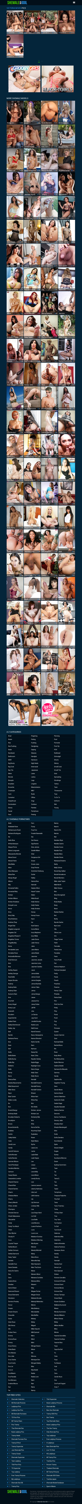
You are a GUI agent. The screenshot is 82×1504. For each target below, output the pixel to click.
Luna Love (34, 1233)
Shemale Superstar (18, 1457)
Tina (55, 1216)
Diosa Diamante (13, 1295)
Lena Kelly (34, 1172)
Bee (9, 1042)
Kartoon (34, 1049)
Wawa (56, 1308)
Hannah (33, 885)
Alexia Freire (12, 861)
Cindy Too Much (13, 1226)
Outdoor (34, 804)
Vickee (56, 1274)
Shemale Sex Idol (42, 1502)
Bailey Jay (11, 1028)
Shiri (55, 1131)
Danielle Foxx (12, 1264)
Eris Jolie (11, 1356)
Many (33, 1254)
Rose (56, 1052)
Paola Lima (58, 949)
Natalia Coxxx (58, 847)
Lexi (32, 1182)
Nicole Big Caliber (60, 871)
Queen (56, 1031)
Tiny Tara (57, 1219)
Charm (10, 1192)
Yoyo (56, 1359)
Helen (33, 895)
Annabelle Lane (13, 949)
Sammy (56, 1072)
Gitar (32, 854)
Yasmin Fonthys (59, 1339)
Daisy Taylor (12, 1257)
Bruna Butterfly (13, 1127)
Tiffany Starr (58, 1213)
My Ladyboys (15, 1479)
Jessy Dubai (35, 1004)
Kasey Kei (34, 1052)
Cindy (10, 1223)
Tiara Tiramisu (59, 1206)
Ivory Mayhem (36, 932)
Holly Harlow (35, 902)
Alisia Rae (11, 874)
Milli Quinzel (35, 1332)
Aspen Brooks (13, 980)
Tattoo (56, 784)
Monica (33, 1356)
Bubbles (11, 1131)
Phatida (56, 994)
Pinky (56, 1008)
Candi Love (12, 1144)
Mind (32, 1339)
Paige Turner (58, 939)
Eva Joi (10, 1366)
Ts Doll (56, 1226)
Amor (10, 908)
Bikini (10, 773)
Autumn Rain (12, 994)
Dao (9, 1274)
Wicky (56, 1322)
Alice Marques (13, 871)
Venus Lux (57, 1267)
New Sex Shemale (52, 1410)
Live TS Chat (50, 1450)
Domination (12, 804)
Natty (56, 864)
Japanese (34, 770)
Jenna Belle (35, 973)
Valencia (57, 1233)
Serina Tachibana (60, 1117)
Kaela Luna (35, 1025)
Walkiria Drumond (60, 1305)
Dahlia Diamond (13, 1254)
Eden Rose (11, 1322)
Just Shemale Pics (17, 1450)
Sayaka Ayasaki (59, 1107)
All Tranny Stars (16, 1421)
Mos (32, 1366)
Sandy (56, 1076)
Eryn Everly (12, 1363)
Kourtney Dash (36, 1131)
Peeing (33, 814)
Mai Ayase (34, 1243)
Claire (10, 1230)
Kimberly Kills (35, 1117)
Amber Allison (13, 898)
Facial (10, 811)
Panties (33, 808)
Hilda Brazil (35, 898)
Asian (10, 739)
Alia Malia (11, 864)
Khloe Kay (34, 1100)
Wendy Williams (59, 1315)
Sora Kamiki (58, 1141)
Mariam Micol (35, 1274)
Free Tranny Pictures (18, 1475)
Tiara (56, 1202)
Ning (55, 898)
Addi (9, 823)
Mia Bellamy (35, 1308)
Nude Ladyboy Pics (17, 1432)
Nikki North (57, 885)
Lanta (33, 1151)
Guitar (33, 874)
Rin (55, 1049)
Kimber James (36, 1110)
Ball (9, 1031)
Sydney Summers (60, 1165)
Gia (32, 837)
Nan (32, 1383)
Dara (9, 1277)
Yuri (55, 1370)
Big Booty (11, 763)
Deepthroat (12, 801)
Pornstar (57, 743)
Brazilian (11, 784)
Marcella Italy (35, 1260)
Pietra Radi (58, 997)
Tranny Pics (15, 1486)
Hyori (33, 919)
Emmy (10, 1342)
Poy (55, 1025)
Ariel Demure (12, 960)
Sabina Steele (59, 1066)
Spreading (57, 777)
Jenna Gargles (36, 980)
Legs (32, 780)
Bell (9, 1049)
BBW (9, 760)
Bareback (11, 753)
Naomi (56, 826)
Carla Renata (12, 1158)
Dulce (10, 1318)
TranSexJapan (51, 1479)
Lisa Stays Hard (36, 1213)
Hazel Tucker (35, 891)
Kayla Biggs (35, 1062)
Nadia (33, 1373)
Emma (10, 1336)
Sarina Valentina (59, 1096)
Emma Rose (12, 1339)
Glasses (33, 753)
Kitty (32, 1124)
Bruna (10, 1124)
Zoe (55, 1380)
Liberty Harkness (36, 1189)
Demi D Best (12, 1288)
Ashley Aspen (13, 970)
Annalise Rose (13, 953)
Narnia (56, 833)
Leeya (33, 1165)
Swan (56, 1161)
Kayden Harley (36, 1059)
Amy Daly (11, 915)
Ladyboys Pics (16, 1406)
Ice (32, 922)
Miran (33, 1349)
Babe (10, 749)
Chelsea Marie (13, 1195)
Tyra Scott (57, 1230)
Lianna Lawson (36, 1185)
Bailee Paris (12, 1021)
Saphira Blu (58, 1079)
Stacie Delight (58, 1148)
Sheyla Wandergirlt (60, 1127)
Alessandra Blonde (14, 854)
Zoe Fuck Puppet (59, 1383)
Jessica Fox (35, 1001)
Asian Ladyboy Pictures (54, 1403)
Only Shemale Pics (52, 1432)
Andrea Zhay (12, 922)
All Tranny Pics (51, 1457)
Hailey (33, 878)
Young (56, 808)
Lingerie (34, 784)
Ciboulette (11, 1219)
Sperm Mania (51, 1486)
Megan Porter (35, 1291)
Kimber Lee (35, 1113)
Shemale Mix (50, 1406)
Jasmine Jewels (36, 960)
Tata (55, 1185)
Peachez (57, 984)
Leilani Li (34, 1168)
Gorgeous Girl (35, 857)
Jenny (33, 990)
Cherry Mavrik (13, 1202)
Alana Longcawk (13, 850)
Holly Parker (35, 905)
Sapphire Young (59, 1083)
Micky (33, 1322)
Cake (10, 1141)
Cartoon (11, 1172)
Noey (56, 905)
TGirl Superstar (51, 1399)
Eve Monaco (12, 1380)
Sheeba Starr (58, 1124)
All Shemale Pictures (18, 1403)
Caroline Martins (13, 1168)
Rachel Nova (58, 1045)
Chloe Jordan (12, 1206)
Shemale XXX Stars (53, 1475)
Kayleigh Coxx (35, 1066)
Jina (32, 1011)
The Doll (57, 1199)
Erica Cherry (12, 1346)
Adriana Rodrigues (14, 833)
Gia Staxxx (34, 840)
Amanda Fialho (13, 888)
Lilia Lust (34, 1192)
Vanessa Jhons (59, 1250)
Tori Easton (58, 1223)
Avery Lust (11, 1008)
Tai (55, 1172)
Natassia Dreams (60, 861)
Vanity (56, 1257)
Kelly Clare (34, 1072)
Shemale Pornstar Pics (19, 1439)
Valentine (57, 1240)
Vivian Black (58, 1298)
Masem (33, 1284)
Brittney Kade (12, 1113)
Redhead (57, 753)
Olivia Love (57, 932)
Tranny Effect (16, 1443)
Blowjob (11, 780)
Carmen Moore (13, 1161)
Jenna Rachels (36, 984)
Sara (55, 1086)
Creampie (11, 790)
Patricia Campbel (60, 970)
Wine (55, 1329)
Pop (55, 1021)
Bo (9, 1103)
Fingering (34, 736)
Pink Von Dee (58, 1004)
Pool (55, 739)
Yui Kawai (57, 1363)
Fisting (33, 739)
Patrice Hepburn (59, 967)
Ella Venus (11, 1325)
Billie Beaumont (13, 1086)
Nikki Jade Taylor (59, 881)
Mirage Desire (35, 1346)
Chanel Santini (13, 1189)
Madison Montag (36, 1240)
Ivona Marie (35, 929)
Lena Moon (35, 1175)
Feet (9, 814)
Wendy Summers (60, 1312)
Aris (9, 967)
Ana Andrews (12, 919)
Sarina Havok (58, 1093)
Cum (9, 794)
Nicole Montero (59, 878)
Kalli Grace (34, 1028)
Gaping (33, 749)
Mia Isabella (35, 1312)
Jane (33, 946)
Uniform (57, 801)
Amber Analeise (13, 902)
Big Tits (10, 770)
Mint (32, 1342)
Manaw (33, 1247)
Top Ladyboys (51, 1435)
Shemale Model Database (55, 1483)
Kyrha (33, 1144)
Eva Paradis (12, 1377)
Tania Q (56, 1178)
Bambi (10, 1035)
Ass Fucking (12, 746)
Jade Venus (35, 943)
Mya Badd (34, 1370)
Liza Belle (34, 1219)
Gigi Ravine (35, 844)
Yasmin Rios (58, 1342)
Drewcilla (11, 1315)
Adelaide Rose (13, 826)
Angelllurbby (12, 943)
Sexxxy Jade (58, 1120)
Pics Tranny (15, 1425)
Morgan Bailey (36, 1363)
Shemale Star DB (17, 1483)
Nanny (56, 823)
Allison (10, 881)
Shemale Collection (17, 1399)
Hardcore (34, 760)
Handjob (34, 756)
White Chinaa (58, 1318)
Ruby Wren (57, 1055)
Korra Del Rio (35, 1127)
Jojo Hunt (34, 1018)
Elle (9, 1329)
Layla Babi (34, 1154)
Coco (10, 1240)
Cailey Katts (12, 1137)
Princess (57, 1028)
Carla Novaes (12, 1154)
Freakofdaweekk (36, 833)
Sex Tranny (50, 1417)
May (32, 1288)
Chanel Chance (13, 1182)
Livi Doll (33, 1216)
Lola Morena (35, 1223)
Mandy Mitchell (36, 1250)
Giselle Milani (35, 850)
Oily (55, 929)
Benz (10, 1076)
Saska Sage (58, 1103)
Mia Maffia (34, 1315)
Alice (10, 867)
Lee (32, 1161)
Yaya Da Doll (58, 1349)
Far (9, 1390)
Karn (32, 1045)
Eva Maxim (12, 1373)
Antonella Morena (14, 956)
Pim (55, 1001)
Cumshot (11, 797)
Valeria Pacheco (59, 1247)
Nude (33, 794)
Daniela (10, 1260)
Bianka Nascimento (14, 1083)
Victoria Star (58, 1291)
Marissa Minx (35, 1281)
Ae (9, 837)
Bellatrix (11, 1066)
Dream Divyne (13, 1312)
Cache (10, 1134)
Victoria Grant (58, 1284)
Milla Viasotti (35, 1329)
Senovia (57, 1113)
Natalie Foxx (58, 850)
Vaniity (56, 1254)
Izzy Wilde (34, 936)
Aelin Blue (11, 840)
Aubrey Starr (12, 990)
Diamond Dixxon (13, 1291)
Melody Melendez (37, 1301)
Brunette (11, 787)
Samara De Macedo (60, 1069)
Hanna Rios (35, 881)
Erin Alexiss (12, 1353)
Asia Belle (11, 977)
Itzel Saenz (35, 926)
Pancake (57, 946)
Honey (33, 912)
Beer (9, 1045)
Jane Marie (35, 949)
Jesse (33, 997)
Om (55, 936)
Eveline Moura (13, 1383)
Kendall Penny (36, 1086)
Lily (32, 1199)
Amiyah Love (12, 905)
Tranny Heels (15, 1435)
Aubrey (10, 984)
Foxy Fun (34, 830)
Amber (10, 895)
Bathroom (11, 756)
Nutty (56, 919)
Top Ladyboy (15, 1472)
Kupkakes (34, 1134)
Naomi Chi (57, 830)
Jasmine (34, 956)
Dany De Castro (13, 1271)
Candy (10, 1148)
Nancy (33, 1390)
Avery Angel (12, 1004)
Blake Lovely (12, 1100)
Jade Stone (35, 939)
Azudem (11, 1014)
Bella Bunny (12, 1059)
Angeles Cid (12, 932)
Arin (9, 963)
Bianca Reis (12, 1079)
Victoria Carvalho (60, 1277)
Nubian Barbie (59, 912)
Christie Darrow (13, 1213)
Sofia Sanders (59, 1137)
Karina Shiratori (36, 1038)
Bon (9, 1107)
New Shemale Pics (52, 1446)
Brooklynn (11, 1120)
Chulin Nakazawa (14, 1216)
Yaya (56, 1346)
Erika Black (11, 1349)
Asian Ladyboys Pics (53, 1425)
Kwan (33, 1137)
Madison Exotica (36, 1236)
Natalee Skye (58, 840)
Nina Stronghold (59, 895)
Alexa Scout (12, 857)
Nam (32, 1380)
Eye (9, 1387)
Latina (33, 777)
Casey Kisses (12, 1175)
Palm (56, 943)
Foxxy (33, 826)
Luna (32, 1230)
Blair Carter (12, 1096)
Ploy (55, 1011)
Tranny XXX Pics (51, 1414)
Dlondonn (11, 1298)
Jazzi (33, 970)
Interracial (34, 767)
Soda (56, 1134)
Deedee (10, 1284)
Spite (56, 1144)
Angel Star (11, 926)
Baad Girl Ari (12, 1018)
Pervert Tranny (51, 1464)
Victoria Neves (59, 1288)
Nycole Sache (58, 922)
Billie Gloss (11, 1090)
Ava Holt (11, 1001)
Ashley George (13, 973)
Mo (32, 1353)
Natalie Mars (58, 854)
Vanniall (56, 1260)
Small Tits (57, 770)
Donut (10, 1305)
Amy (9, 912)
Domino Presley (13, 1301)
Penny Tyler (58, 990)
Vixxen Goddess (59, 1301)
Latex (33, 773)
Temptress (58, 1192)
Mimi (32, 1336)
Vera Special (58, 1271)
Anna (10, 946)
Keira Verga (35, 1069)
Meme (33, 1305)
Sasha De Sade (59, 1100)
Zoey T (56, 1387)
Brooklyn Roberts (14, 1117)
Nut (55, 915)
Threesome (58, 790)
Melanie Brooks (36, 1298)
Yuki (55, 1366)
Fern (32, 823)
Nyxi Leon (57, 926)
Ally (9, 885)
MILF (32, 790)
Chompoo (11, 1209)
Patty (56, 973)
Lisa (32, 1209)
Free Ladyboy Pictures (53, 1439)
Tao (55, 1182)
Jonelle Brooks (36, 1021)
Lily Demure (35, 1202)
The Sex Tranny (51, 1428)
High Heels (34, 763)
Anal (9, 736)
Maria (33, 1271)
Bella (10, 1052)
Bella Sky (11, 1062)
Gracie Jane (35, 864)
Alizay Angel (12, 878)
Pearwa (56, 987)
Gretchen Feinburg (37, 871)
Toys (55, 794)
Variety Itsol (58, 1264)
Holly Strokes (35, 908)
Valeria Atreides (59, 1243)
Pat (55, 963)
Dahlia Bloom (12, 1247)
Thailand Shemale (52, 1468)
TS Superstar (15, 1468)
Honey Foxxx (35, 915)
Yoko (56, 1356)
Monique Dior (35, 1359)
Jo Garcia (34, 1014)
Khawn (33, 1093)
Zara (55, 1373)
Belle (10, 1069)
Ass (9, 743)
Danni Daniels (12, 1267)
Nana (33, 1387)
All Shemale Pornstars (18, 1414)
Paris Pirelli (58, 960)
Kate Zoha (34, 1055)
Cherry (10, 1199)
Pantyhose (34, 811)
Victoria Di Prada (59, 1281)
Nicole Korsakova (60, 874)
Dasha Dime (12, 1281)
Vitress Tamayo (59, 1295)
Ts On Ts (57, 797)
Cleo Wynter (12, 1233)
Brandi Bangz (12, 1110)
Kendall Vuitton (36, 1090)
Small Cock (58, 767)
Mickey (33, 1318)
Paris (56, 956)
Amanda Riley (13, 891)
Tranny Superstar (17, 1446)
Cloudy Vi (11, 1236)
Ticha (56, 1209)
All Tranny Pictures (52, 1472)
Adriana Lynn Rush (14, 830)
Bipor (10, 1093)
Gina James (35, 847)
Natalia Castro (59, 844)
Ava (9, 997)
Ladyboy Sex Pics (17, 1410)
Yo (55, 1353)
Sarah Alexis (58, 1090)
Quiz (55, 1038)
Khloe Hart (34, 1096)
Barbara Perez (13, 1038)
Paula (56, 977)
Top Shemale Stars (52, 1421)
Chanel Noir (12, 1185)
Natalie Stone (58, 857)
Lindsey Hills (35, 1206)
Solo (55, 773)
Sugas (56, 1151)
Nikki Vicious (58, 888)
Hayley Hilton (35, 888)
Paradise (57, 953)
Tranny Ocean (16, 1454)
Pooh (56, 1018)
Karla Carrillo (35, 1042)
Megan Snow (35, 1295)
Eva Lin (10, 1370)
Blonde (10, 777)
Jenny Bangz (35, 994)
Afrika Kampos (13, 844)
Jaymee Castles (36, 967)
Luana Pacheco (36, 1226)
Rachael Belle (58, 1042)
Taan (56, 1168)
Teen (56, 787)
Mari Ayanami (36, 1264)
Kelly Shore (35, 1076)
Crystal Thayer (13, 1243)
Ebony (10, 808)
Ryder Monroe (59, 1062)
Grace (33, 861)
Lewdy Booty (35, 1178)
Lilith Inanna (35, 1195)
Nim (55, 891)
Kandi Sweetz (35, 1031)
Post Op (56, 746)
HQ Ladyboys (50, 1454)
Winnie (56, 1332)
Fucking (33, 743)
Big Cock (11, 767)
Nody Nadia (58, 902)
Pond (56, 1014)
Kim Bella (34, 1107)
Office (33, 797)
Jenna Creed (35, 977)
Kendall (33, 1079)
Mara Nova (34, 1257)
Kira (32, 1120)
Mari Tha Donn (36, 1267)
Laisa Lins (34, 1148)
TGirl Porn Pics (16, 1464)
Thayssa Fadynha (60, 1195)
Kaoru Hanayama (37, 1035)
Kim (32, 1103)
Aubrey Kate (12, 987)
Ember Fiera (12, 1332)
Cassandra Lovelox (14, 1178)
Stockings (57, 780)
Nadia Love (35, 1377)
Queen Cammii (59, 1035)
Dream (10, 1308)
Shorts (56, 760)
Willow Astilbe (58, 1325)
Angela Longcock (14, 929)
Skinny (56, 763)
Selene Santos (59, 1110)
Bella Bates (12, 1055)
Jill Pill (33, 1008)
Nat (55, 837)
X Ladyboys (50, 1443)
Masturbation (35, 787)
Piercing (57, 736)
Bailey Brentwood (14, 1025)
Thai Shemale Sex (17, 1428)
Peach (56, 980)
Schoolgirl (57, 756)
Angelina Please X (14, 936)
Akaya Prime (12, 847)
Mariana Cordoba (37, 1277)
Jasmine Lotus (36, 963)
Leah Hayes (35, 1158)
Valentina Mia (58, 1236)
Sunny (56, 1154)
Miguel (33, 1325)
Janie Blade (35, 953)
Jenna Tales (35, 987)
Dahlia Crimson (13, 1250)
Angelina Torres (13, 939)
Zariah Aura (58, 1377)
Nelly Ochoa (58, 867)
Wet (55, 804)
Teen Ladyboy (16, 1461)
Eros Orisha (12, 1359)
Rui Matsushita (59, 1059)
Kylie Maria (34, 1141)
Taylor (56, 1189)
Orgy (32, 801)
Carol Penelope (13, 1165)
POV (55, 749)
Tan (55, 1175)
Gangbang (34, 746)
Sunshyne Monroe (60, 1158)
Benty (10, 1072)
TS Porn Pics (15, 1417)
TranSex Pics (50, 1461)
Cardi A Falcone (13, 1151)
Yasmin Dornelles (60, 1336)
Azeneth (11, 1011)
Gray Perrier (35, 867)
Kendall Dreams (36, 1083)
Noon (56, 908)
